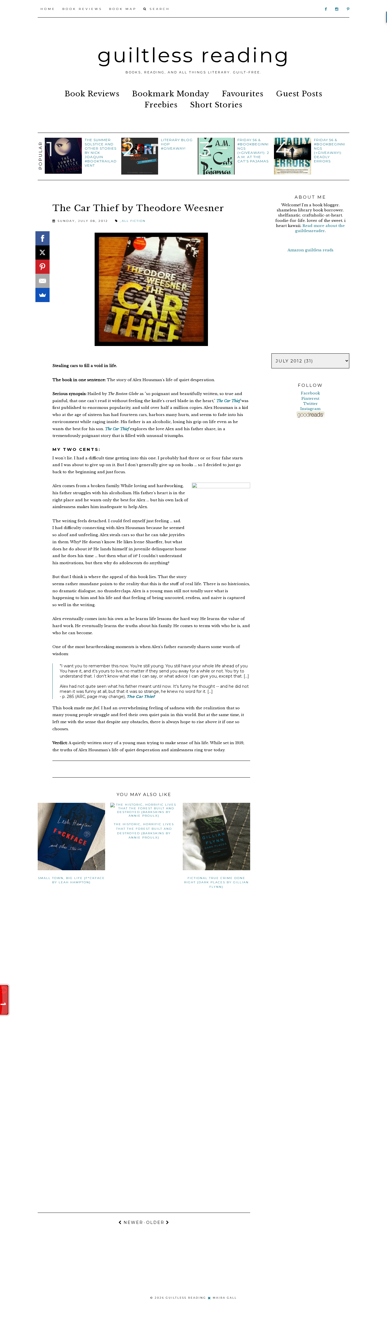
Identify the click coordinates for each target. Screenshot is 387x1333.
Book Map (123, 9)
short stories (216, 104)
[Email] (42, 281)
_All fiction (133, 221)
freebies (161, 104)
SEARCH (158, 9)
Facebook (310, 393)
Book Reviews (82, 9)
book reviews (92, 93)
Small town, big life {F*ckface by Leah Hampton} (71, 880)
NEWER (132, 1222)
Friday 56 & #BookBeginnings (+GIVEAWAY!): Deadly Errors (329, 150)
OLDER (156, 1222)
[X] (42, 252)
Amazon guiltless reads (310, 250)
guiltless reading (193, 55)
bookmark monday (170, 93)
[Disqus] (144, 979)
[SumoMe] (42, 295)
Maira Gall (225, 1297)
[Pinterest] (42, 267)
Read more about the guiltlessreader (320, 228)
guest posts (299, 93)
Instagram (310, 408)
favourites (242, 93)
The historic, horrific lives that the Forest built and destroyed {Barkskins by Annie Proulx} (144, 830)
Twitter (310, 403)
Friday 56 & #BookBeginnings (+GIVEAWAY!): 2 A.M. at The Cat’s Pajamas (253, 150)
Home (48, 9)
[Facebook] (42, 238)
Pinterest (310, 398)
